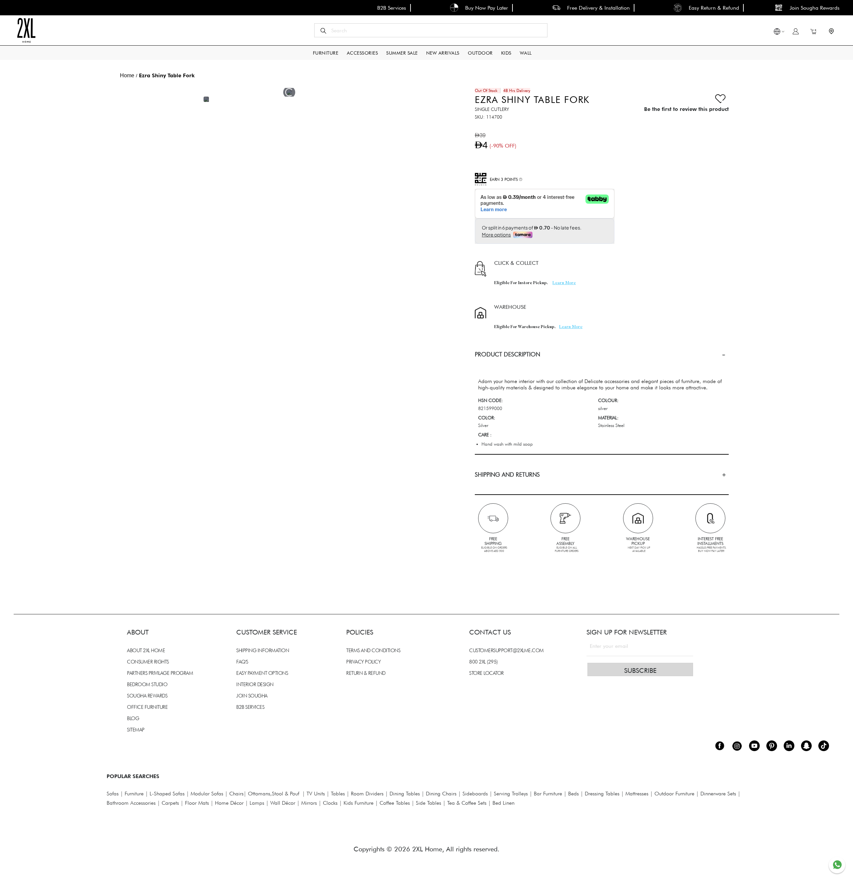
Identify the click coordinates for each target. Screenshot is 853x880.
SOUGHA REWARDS (147, 696)
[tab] (602, 354)
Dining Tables (405, 793)
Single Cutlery (492, 109)
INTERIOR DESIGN (255, 684)
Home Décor (229, 803)
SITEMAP (136, 730)
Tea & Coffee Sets (465, 803)
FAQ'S (242, 662)
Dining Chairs (441, 793)
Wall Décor (282, 803)
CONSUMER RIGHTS (148, 662)
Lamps (257, 803)
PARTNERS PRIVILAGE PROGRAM (160, 673)
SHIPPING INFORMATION (262, 651)
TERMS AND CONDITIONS (373, 651)
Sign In (796, 31)
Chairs (236, 793)
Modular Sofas (207, 793)
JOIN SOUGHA (252, 696)
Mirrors (309, 803)
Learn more (564, 283)
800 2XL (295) (483, 662)
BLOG (133, 718)
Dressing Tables (602, 793)
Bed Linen (503, 803)
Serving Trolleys (511, 793)
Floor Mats (197, 803)
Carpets (170, 803)
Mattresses (636, 793)
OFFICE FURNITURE (147, 707)
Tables (338, 793)
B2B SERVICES (250, 707)
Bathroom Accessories (131, 803)
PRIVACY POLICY (363, 662)
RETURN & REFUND (366, 673)
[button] (777, 32)
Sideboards (475, 793)
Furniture (134, 793)
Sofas (113, 793)
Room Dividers (367, 793)
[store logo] (26, 30)
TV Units (316, 793)
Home (127, 75)
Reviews (123, 560)
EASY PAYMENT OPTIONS (262, 673)
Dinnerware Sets (718, 793)
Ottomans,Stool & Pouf (273, 793)
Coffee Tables (395, 803)
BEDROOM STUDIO (147, 684)
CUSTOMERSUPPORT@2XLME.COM (506, 651)
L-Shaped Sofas (167, 793)
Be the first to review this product (686, 109)
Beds (573, 793)
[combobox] (430, 30)
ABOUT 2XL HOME (146, 651)
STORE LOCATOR (486, 673)
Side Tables (428, 803)
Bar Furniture (548, 793)
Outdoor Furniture (674, 793)
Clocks (330, 803)
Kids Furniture (359, 803)
